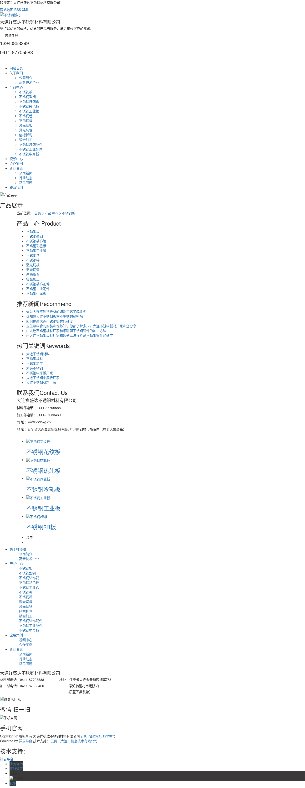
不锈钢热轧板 (43, 470)
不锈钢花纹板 (43, 451)
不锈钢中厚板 (29, 153)
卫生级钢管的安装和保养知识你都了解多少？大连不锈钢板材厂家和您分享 (81, 325)
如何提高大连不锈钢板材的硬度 (49, 321)
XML (25, 9)
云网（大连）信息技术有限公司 (74, 740)
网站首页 (16, 68)
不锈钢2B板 (41, 527)
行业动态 (25, 177)
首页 (37, 213)
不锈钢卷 (25, 115)
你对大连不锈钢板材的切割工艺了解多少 (56, 311)
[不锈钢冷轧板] (38, 478)
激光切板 (25, 125)
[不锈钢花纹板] (38, 441)
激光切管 (25, 130)
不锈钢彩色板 (29, 106)
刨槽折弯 (25, 134)
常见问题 (25, 182)
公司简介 (25, 77)
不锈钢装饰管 (29, 101)
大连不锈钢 (34, 368)
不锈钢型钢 (27, 96)
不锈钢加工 (34, 363)
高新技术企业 (29, 82)
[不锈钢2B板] (36, 516)
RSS (17, 9)
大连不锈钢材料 (38, 353)
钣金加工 (25, 139)
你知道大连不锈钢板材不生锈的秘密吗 (54, 316)
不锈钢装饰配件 (30, 144)
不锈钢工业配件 (30, 149)
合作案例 (16, 163)
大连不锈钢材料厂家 (41, 382)
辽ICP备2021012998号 (98, 736)
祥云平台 (25, 740)
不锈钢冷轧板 (43, 489)
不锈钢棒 (25, 120)
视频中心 (16, 158)
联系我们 (16, 187)
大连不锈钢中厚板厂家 (43, 377)
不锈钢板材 (34, 358)
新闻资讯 (16, 168)
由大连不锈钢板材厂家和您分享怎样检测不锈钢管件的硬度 (69, 335)
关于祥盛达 (18, 549)
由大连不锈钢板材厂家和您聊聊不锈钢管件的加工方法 (66, 330)
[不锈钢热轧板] (38, 459)
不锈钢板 (25, 91)
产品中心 (16, 87)
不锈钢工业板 (43, 508)
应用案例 (16, 634)
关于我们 (16, 72)
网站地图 (6, 9)
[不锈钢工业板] (38, 497)
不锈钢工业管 (29, 111)
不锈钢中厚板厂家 (39, 372)
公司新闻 (25, 173)
